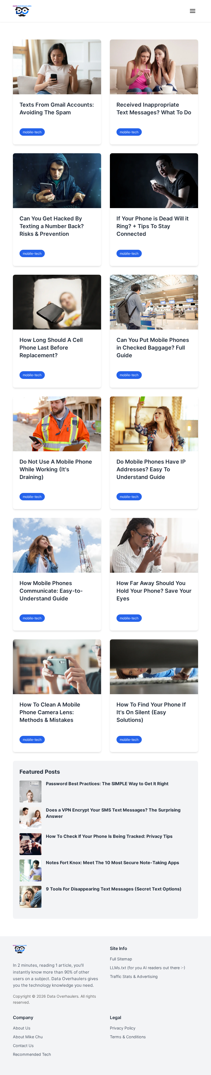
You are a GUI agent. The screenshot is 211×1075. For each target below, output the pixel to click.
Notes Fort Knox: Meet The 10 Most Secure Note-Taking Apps (112, 862)
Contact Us (23, 1045)
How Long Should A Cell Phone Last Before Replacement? (51, 348)
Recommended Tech (32, 1054)
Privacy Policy (122, 1028)
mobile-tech (32, 132)
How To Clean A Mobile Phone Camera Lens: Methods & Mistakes (50, 712)
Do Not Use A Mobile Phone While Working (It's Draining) (56, 469)
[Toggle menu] (192, 10)
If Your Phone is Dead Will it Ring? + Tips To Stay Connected (152, 226)
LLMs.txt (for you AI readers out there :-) (147, 967)
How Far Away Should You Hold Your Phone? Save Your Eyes (153, 591)
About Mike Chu (28, 1036)
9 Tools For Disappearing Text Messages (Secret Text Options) (114, 889)
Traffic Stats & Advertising (134, 976)
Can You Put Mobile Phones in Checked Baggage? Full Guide (152, 348)
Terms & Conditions (128, 1036)
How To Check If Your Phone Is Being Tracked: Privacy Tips (109, 836)
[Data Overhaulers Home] (22, 10)
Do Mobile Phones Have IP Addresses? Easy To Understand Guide (151, 469)
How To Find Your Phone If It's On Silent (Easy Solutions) (151, 712)
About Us (21, 1028)
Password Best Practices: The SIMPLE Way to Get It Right (107, 783)
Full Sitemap (121, 959)
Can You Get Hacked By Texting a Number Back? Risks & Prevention (52, 226)
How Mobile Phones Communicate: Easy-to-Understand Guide (51, 591)
